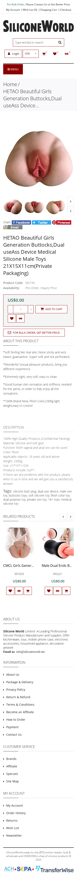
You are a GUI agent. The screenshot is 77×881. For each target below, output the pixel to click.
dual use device (48, 491)
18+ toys (54, 499)
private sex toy (37, 499)
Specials (12, 774)
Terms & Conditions (20, 704)
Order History (16, 813)
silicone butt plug (24, 491)
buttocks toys (18, 495)
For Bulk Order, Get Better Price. (36, 333)
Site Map (12, 781)
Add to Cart (53, 309)
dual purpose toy (14, 499)
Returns (12, 820)
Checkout (65, 10)
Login (15, 54)
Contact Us (14, 734)
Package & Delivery (19, 682)
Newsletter (14, 835)
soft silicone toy (38, 495)
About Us (12, 674)
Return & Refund (18, 697)
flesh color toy (60, 495)
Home (10, 84)
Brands (11, 759)
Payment (12, 727)
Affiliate (11, 766)
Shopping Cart (48, 10)
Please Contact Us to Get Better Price (48, 4)
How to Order (15, 719)
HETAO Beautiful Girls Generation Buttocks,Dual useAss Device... (32, 98)
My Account (13, 10)
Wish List (12, 828)
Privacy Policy (15, 689)
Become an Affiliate (20, 712)
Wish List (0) (30, 10)
